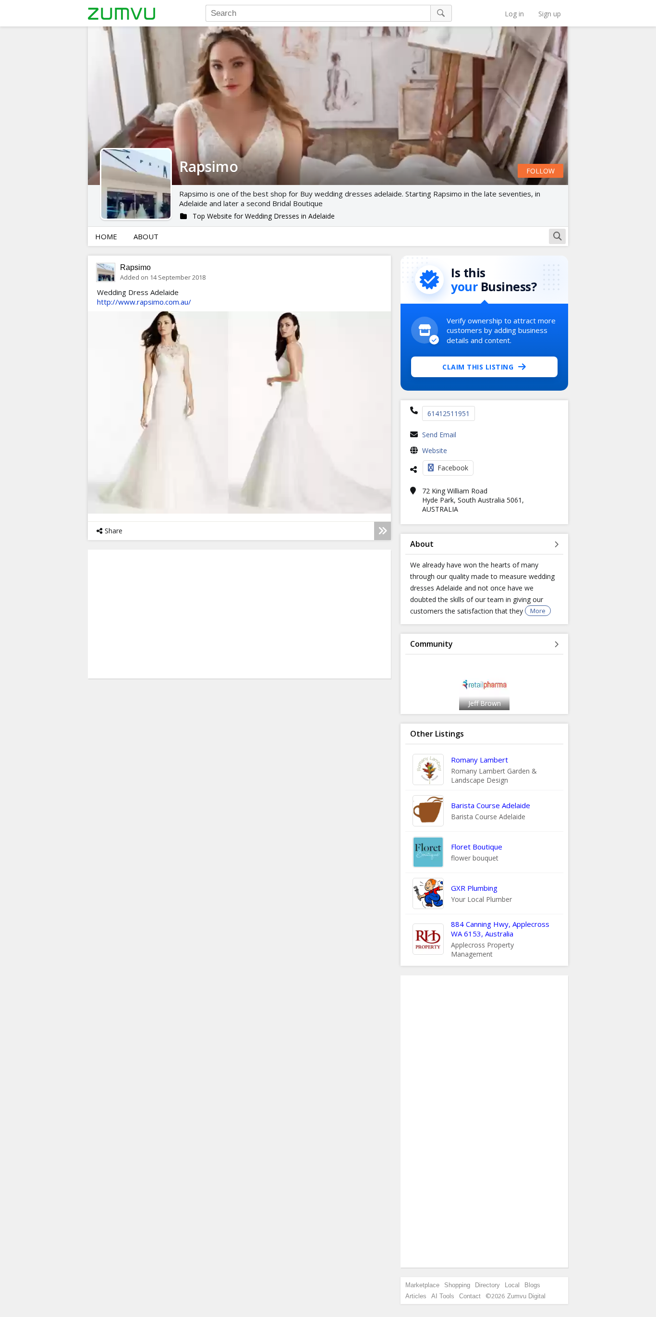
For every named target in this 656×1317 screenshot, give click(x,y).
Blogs (532, 1285)
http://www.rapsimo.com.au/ (144, 302)
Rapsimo (135, 267)
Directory (487, 1285)
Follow (540, 170)
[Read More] (382, 531)
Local (512, 1285)
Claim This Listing (477, 366)
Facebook (452, 467)
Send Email (439, 434)
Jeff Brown (484, 703)
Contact (470, 1296)
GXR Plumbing (474, 888)
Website (434, 450)
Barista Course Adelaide (490, 805)
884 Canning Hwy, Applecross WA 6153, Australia (500, 928)
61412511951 (448, 413)
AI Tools (442, 1296)
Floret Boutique (476, 846)
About (146, 236)
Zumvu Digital (526, 1296)
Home (106, 236)
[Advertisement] (485, 1121)
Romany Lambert (479, 759)
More (538, 610)
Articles (415, 1296)
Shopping (457, 1285)
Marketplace (422, 1285)
